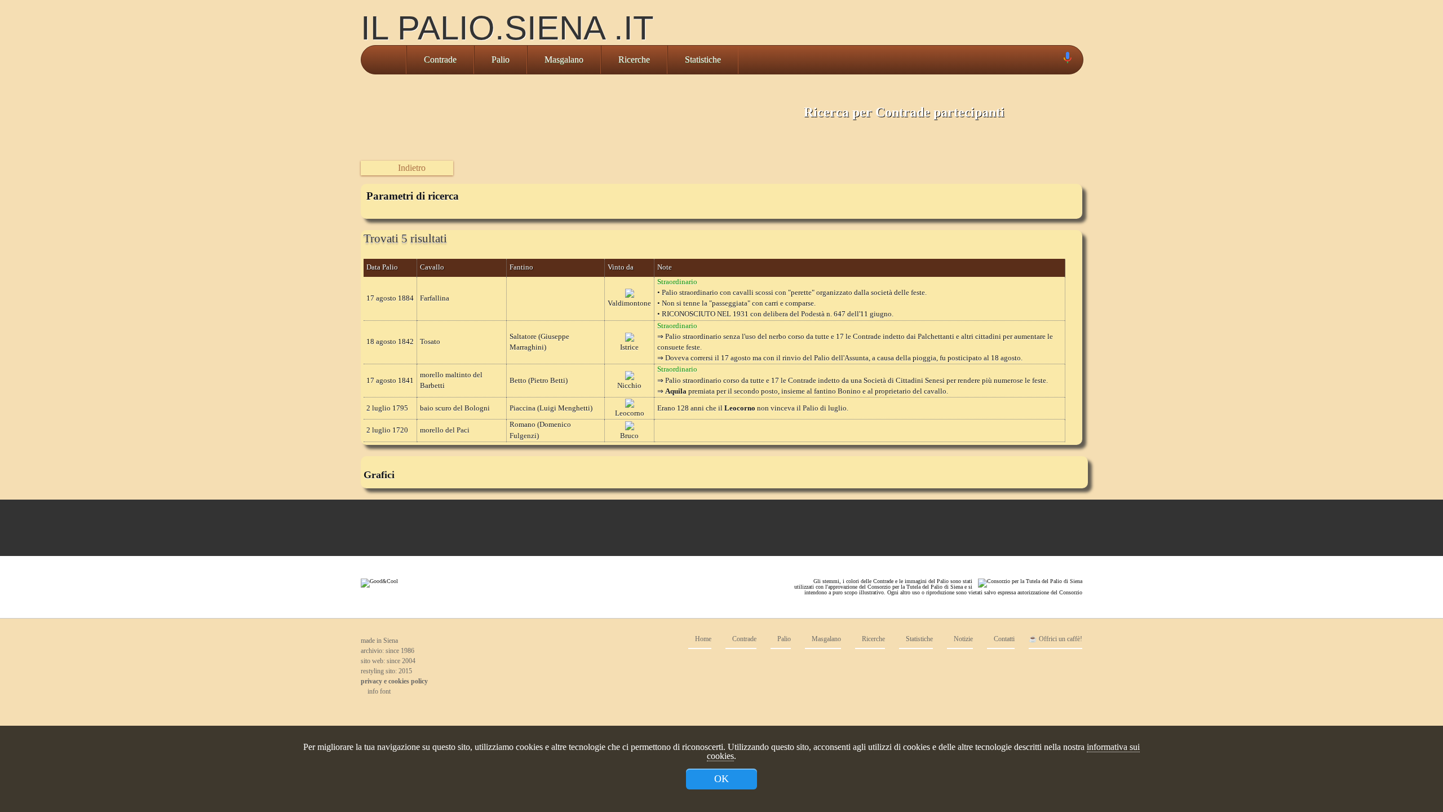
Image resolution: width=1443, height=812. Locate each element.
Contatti (1003, 639)
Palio (501, 59)
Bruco (629, 436)
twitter (1003, 666)
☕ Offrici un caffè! (1055, 639)
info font (378, 691)
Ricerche (634, 59)
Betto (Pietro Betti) (539, 381)
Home (702, 639)
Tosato (430, 342)
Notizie (962, 639)
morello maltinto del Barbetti (451, 380)
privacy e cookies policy (394, 681)
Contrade (440, 59)
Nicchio (629, 386)
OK (721, 778)
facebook (981, 666)
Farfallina (434, 298)
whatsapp (1071, 666)
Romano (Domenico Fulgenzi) (540, 430)
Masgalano (564, 59)
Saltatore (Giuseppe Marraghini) (539, 342)
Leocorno (629, 413)
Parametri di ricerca (412, 196)
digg (1048, 666)
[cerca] (1054, 60)
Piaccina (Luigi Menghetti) (551, 408)
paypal (1026, 666)
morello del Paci (445, 430)
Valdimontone (629, 303)
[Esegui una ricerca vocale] (1067, 60)
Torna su (713, 711)
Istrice (629, 347)
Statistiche (703, 59)
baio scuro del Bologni (455, 408)
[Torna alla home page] (383, 60)
